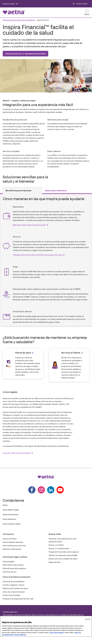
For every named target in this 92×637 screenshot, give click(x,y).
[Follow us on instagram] (41, 489)
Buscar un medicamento (59, 548)
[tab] (22, 190)
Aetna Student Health (11, 524)
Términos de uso (9, 572)
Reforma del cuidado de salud (15, 588)
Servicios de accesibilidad (13, 581)
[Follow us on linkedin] (50, 489)
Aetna (5, 505)
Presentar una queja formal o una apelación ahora (62, 540)
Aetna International (10, 514)
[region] (46, 626)
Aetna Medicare (9, 519)
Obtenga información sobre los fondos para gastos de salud (37, 255)
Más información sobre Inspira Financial (29, 225)
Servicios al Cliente (70, 352)
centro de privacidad (56, 632)
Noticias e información (12, 549)
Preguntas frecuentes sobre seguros (64, 552)
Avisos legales (8, 561)
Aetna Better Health (11, 510)
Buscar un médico (56, 545)
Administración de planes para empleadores (19, 20)
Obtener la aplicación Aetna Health (63, 555)
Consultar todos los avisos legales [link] (16, 453)
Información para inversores (14, 545)
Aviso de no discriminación (14, 592)
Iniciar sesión (82, 3)
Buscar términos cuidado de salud (63, 558)
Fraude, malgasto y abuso (13, 585)
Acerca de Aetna (9, 538)
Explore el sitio (9, 3)
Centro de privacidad (11, 595)
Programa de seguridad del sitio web (18, 598)
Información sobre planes (13, 565)
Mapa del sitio (54, 562)
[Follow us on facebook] (31, 489)
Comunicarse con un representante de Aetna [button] (25, 53)
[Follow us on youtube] (60, 489)
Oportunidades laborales (13, 542)
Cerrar (87, 619)
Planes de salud (23, 352)
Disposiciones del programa (14, 568)
